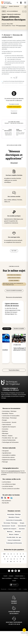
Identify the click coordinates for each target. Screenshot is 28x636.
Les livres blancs (6, 482)
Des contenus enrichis (14, 196)
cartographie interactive (14, 471)
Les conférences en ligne (9, 484)
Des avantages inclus (14, 237)
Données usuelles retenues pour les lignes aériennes (8, 132)
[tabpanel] (14, 348)
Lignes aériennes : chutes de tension (12, 305)
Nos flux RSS (5, 503)
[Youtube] (8, 498)
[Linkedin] (11, 498)
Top (4, 554)
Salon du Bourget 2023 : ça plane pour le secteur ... (13, 349)
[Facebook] (2, 498)
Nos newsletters (6, 500)
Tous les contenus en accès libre (10, 488)
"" (14, 154)
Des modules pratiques (14, 216)
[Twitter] (5, 498)
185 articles (14, 163)
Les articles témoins (7, 486)
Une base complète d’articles (14, 175)
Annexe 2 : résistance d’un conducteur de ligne (20, 132)
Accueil (3, 6)
